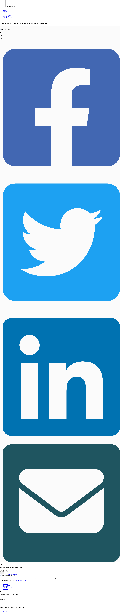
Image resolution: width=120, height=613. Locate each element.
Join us (1, 596)
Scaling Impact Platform (8, 17)
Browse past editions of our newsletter (8, 574)
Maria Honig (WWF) (21, 580)
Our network (5, 589)
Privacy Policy (6, 611)
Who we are (5, 10)
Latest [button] (4, 12)
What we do (5, 11)
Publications (8, 15)
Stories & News (9, 14)
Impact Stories (6, 16)
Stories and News (4, 20)
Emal (3, 570)
